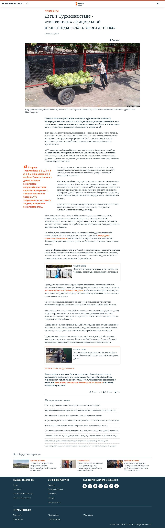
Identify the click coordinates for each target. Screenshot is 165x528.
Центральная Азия (37, 461)
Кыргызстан (18, 519)
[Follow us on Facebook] (95, 486)
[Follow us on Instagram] (90, 486)
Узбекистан (88, 515)
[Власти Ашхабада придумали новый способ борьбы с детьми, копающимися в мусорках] (59, 272)
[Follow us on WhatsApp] (106, 486)
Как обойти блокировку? (23, 494)
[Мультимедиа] (158, 3)
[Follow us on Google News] (111, 486)
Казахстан (17, 515)
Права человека (83, 461)
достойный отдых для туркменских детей (64, 291)
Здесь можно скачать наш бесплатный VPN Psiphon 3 (79, 383)
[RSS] (116, 486)
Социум (51, 498)
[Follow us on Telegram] (100, 486)
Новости (51, 485)
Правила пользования (22, 498)
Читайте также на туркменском (59, 369)
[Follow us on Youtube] (84, 486)
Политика (52, 494)
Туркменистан (52, 11)
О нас (15, 485)
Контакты (17, 489)
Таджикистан (53, 515)
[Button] (115, 40)
